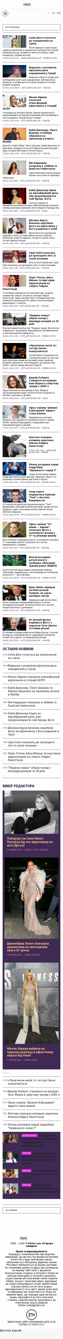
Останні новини (18, 649)
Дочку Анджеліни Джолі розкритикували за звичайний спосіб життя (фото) (39, 1158)
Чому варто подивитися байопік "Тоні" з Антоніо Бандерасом (42, 496)
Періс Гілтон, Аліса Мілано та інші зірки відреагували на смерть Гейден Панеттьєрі (29, 283)
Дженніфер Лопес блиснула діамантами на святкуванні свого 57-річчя (28, 947)
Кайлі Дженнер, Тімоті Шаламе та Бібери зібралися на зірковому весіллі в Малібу (30, 136)
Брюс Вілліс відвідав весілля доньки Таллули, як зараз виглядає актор (42, 591)
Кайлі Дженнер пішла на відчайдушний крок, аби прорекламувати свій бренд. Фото (44, 194)
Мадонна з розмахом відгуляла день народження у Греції (42, 70)
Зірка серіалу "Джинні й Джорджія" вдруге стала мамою (43, 410)
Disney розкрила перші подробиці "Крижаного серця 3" (43, 467)
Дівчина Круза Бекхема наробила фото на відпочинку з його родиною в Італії (43, 224)
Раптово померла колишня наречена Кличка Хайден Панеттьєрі (41, 441)
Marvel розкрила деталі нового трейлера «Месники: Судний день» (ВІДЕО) (43, 561)
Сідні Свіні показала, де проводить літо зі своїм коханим (42, 255)
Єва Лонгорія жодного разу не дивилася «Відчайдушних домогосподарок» (40, 1140)
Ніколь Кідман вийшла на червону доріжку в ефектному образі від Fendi (30, 1052)
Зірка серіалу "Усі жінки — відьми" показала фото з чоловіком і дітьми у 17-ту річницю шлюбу (42, 530)
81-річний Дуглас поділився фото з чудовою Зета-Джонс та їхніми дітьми (43, 624)
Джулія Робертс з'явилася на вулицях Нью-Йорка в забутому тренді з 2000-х (44, 382)
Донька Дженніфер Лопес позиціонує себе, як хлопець (40, 1174)
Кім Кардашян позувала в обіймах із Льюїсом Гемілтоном (43, 166)
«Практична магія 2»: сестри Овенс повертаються (43, 348)
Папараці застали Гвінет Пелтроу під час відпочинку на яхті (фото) (30, 842)
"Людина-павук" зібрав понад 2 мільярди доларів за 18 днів (44, 320)
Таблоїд (47, 88)
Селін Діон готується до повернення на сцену (42, 40)
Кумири (44, 452)
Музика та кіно (50, 58)
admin (23, 58)
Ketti (24, 88)
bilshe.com (34, 1243)
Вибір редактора (18, 786)
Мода (44, 211)
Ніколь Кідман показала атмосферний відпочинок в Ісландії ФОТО (30, 103)
